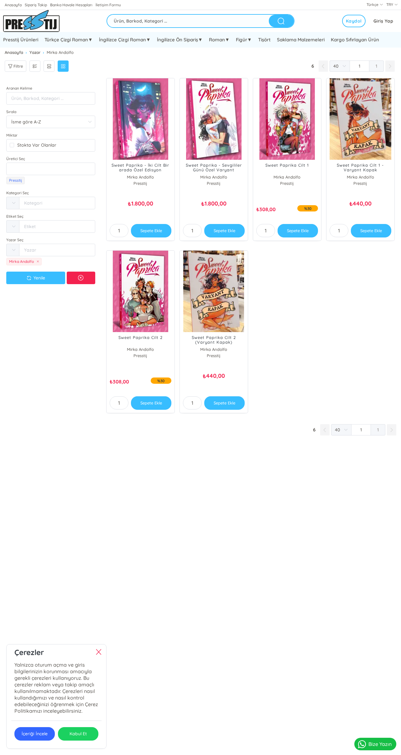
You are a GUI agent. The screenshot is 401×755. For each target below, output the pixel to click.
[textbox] (50, 169)
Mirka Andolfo (140, 177)
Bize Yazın (380, 744)
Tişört (264, 40)
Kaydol (354, 21)
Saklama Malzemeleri (301, 40)
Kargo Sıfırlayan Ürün (355, 40)
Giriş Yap (383, 21)
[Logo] (31, 21)
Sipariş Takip (36, 5)
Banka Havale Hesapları (71, 5)
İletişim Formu (108, 5)
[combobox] (50, 169)
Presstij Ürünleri (20, 40)
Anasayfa (13, 5)
